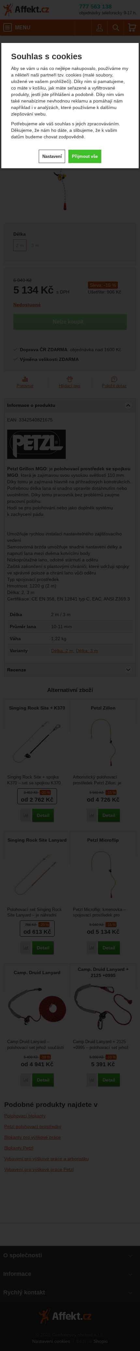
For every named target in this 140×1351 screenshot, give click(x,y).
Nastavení (52, 156)
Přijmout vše (85, 156)
